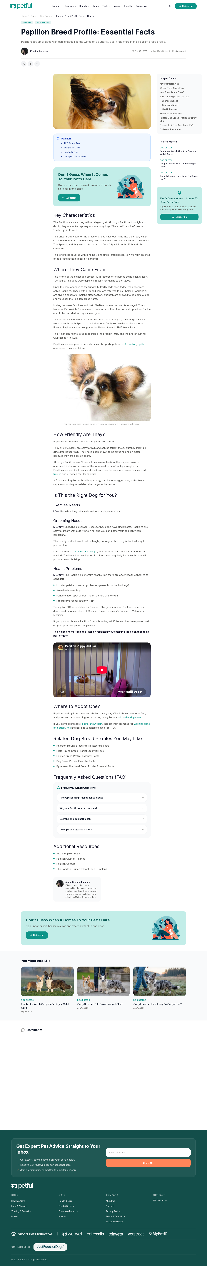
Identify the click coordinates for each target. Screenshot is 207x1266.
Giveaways (141, 6)
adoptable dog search (130, 717)
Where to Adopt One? (171, 113)
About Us (110, 1201)
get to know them (92, 723)
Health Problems (170, 109)
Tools (105, 6)
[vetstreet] (136, 1234)
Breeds (15, 1216)
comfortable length (86, 551)
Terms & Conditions (115, 1216)
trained (57, 474)
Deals (96, 6)
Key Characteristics (169, 83)
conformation (128, 344)
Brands (83, 6)
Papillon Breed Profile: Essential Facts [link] (75, 16)
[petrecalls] (95, 1234)
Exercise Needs (170, 101)
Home (24, 16)
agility (141, 344)
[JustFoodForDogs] (50, 1247)
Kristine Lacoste (39, 51)
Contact (110, 1206)
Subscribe (187, 6)
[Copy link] (37, 64)
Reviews (69, 6)
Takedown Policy (114, 1221)
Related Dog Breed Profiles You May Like (178, 119)
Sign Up (148, 1162)
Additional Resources (170, 129)
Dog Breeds (46, 16)
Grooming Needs (170, 105)
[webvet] (72, 1234)
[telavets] (116, 1234)
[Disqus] (103, 1075)
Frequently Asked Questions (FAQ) (177, 125)
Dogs (33, 16)
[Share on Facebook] (30, 64)
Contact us (162, 1200)
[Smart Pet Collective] (32, 1234)
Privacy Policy (113, 1211)
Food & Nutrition (19, 1206)
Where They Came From (172, 88)
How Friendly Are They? (172, 92)
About (117, 6)
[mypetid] (158, 1234)
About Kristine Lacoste (77, 882)
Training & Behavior (21, 1211)
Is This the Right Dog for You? (174, 96)
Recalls (128, 6)
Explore (56, 6)
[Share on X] (24, 64)
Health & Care (18, 1201)
